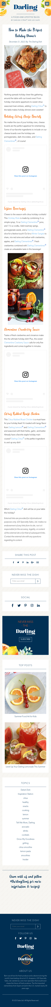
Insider (25, 860)
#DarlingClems (19, 881)
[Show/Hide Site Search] (4, 4)
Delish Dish (25, 790)
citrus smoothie (25, 847)
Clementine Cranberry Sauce (22, 329)
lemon (25, 815)
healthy (25, 802)
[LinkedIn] (38, 605)
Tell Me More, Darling (25, 823)
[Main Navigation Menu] (47, 4)
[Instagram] (32, 605)
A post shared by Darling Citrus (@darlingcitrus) (25, 202)
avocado (25, 827)
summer (25, 819)
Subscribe (25, 639)
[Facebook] (12, 605)
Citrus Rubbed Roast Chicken (22, 413)
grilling (25, 843)
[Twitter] (19, 605)
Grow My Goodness (25, 839)
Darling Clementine (29, 222)
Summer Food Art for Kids (25, 717)
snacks (25, 806)
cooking (25, 810)
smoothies (25, 856)
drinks (25, 831)
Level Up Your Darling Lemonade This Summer (25, 767)
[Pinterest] (25, 605)
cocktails (25, 835)
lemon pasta (25, 851)
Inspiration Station (25, 794)
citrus (25, 798)
